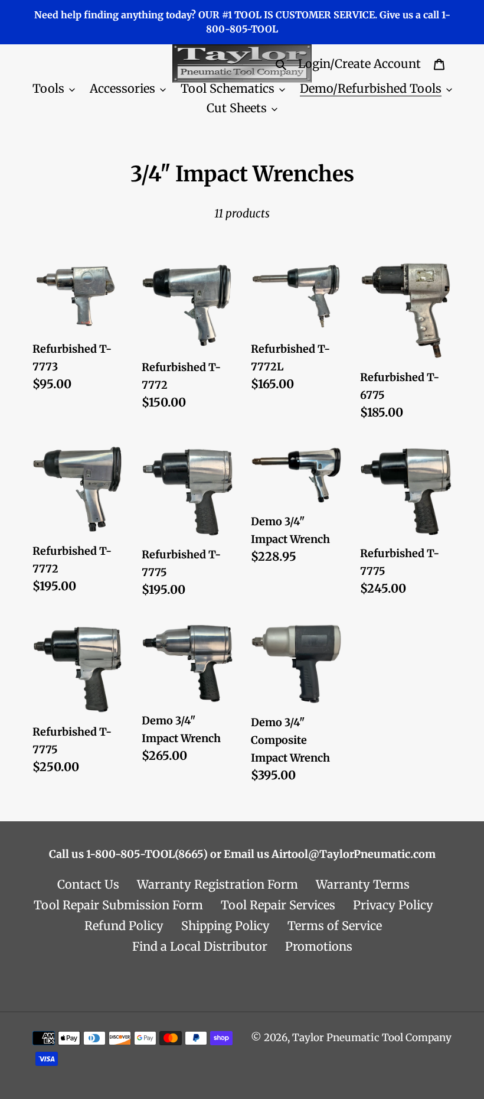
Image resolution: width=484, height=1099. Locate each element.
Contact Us (88, 884)
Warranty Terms (363, 884)
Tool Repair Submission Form (118, 905)
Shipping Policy (225, 925)
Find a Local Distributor (199, 946)
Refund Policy (123, 925)
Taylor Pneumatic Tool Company (372, 1037)
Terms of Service (334, 925)
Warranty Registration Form (217, 884)
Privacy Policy (393, 905)
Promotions (318, 946)
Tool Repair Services (278, 905)
